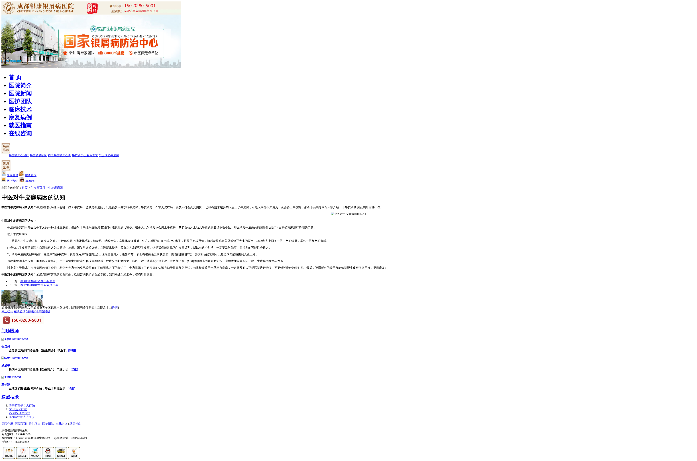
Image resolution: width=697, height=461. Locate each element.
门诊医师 (10, 330)
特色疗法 (35, 423)
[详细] (72, 350)
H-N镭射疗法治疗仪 (21, 416)
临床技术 (20, 109)
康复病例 (20, 117)
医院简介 (20, 85)
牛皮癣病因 (55, 187)
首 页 (15, 77)
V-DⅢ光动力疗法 (19, 413)
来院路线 (44, 311)
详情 (115, 307)
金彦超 (5, 346)
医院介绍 (7, 423)
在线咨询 (20, 133)
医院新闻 (20, 93)
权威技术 (10, 397)
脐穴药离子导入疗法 (22, 405)
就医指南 (20, 125)
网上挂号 (7, 311)
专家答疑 (12, 175)
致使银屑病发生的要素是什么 (39, 285)
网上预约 (12, 180)
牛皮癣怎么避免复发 (85, 155)
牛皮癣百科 (38, 187)
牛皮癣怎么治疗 (19, 155)
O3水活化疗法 (18, 409)
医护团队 (20, 101)
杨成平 (5, 365)
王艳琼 (5, 384)
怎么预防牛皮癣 (109, 155)
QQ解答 (30, 180)
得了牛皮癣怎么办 (59, 155)
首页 (25, 187)
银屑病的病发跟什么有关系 (37, 281)
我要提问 (32, 311)
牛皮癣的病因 (38, 155)
